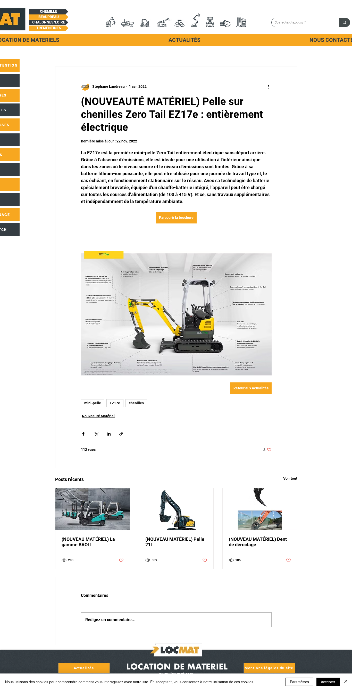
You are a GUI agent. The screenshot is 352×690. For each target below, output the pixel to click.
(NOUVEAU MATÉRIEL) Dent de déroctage (258, 541)
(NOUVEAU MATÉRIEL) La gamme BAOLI (88, 541)
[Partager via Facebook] (83, 433)
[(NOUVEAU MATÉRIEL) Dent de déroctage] (260, 509)
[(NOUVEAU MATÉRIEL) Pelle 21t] (176, 509)
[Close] (346, 682)
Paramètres (299, 681)
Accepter (328, 681)
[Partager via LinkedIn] (108, 433)
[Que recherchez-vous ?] (344, 22)
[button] (48, 11)
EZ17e (115, 403)
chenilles (136, 403)
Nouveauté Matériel (98, 416)
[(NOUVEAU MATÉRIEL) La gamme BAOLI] (92, 509)
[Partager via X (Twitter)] (96, 433)
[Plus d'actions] (268, 86)
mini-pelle (92, 403)
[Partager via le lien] (121, 433)
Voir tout (290, 478)
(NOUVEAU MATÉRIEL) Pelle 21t (174, 541)
